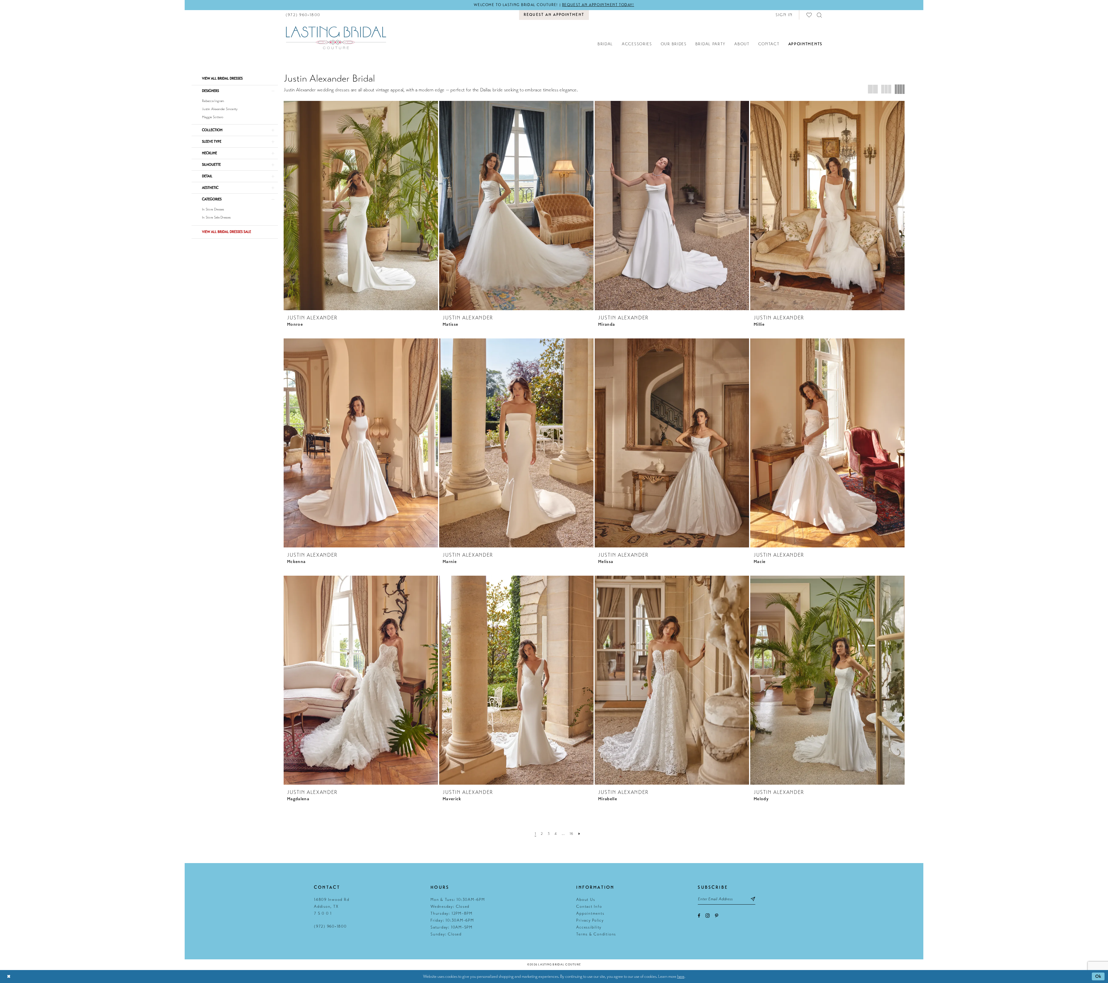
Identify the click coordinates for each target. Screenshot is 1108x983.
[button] (784, 15)
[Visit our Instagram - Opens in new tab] (707, 915)
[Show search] (820, 15)
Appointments (590, 913)
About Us (585, 899)
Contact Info (589, 906)
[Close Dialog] (8, 976)
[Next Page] (579, 833)
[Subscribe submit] (753, 899)
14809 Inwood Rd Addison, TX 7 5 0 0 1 (331, 906)
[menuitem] (303, 15)
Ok (1098, 976)
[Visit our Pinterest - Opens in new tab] (716, 916)
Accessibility (589, 927)
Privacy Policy (590, 920)
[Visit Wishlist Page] (809, 15)
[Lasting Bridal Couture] (335, 37)
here (680, 976)
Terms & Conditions (596, 934)
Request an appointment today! (598, 5)
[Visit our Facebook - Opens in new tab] (699, 916)
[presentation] (361, 205)
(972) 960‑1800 (330, 926)
